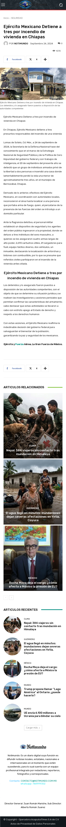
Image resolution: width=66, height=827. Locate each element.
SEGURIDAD (17, 18)
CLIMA (32, 445)
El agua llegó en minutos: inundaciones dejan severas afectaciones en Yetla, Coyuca (33, 516)
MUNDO (27, 685)
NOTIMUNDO (21, 43)
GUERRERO (32, 508)
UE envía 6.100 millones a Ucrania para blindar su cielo (42, 714)
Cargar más (32, 727)
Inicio (6, 18)
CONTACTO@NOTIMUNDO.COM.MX (39, 780)
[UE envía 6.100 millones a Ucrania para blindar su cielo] (12, 713)
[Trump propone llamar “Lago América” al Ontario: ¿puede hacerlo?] (12, 691)
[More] (45, 59)
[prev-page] (6, 597)
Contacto (15, 780)
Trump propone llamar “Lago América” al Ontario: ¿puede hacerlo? (42, 692)
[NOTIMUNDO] (6, 43)
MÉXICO (32, 578)
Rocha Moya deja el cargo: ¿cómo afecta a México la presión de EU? (33, 584)
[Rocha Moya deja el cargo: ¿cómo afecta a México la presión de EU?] (33, 558)
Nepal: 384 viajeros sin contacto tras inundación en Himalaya (33, 452)
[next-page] (11, 597)
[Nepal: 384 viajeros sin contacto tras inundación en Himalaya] (33, 425)
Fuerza (19, 344)
